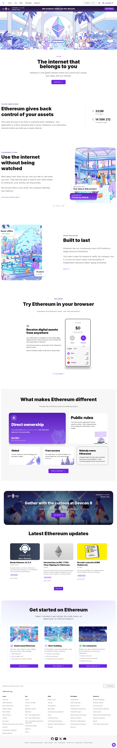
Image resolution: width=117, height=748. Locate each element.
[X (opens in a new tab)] (60, 738)
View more (58, 588)
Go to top (110, 686)
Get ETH (27, 705)
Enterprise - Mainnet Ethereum (56, 724)
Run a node (6, 721)
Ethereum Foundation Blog (77, 721)
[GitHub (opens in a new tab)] (52, 738)
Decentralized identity (31, 725)
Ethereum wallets (7, 708)
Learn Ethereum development (55, 711)
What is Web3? (6, 711)
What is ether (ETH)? (8, 705)
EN (109, 3)
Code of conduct (48, 742)
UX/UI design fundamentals (55, 721)
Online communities (75, 702)
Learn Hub (5, 699)
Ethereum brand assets (37, 742)
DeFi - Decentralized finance (32, 718)
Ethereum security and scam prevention (13, 724)
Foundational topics (53, 718)
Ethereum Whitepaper (99, 699)
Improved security (98, 705)
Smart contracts (7, 715)
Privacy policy (62, 742)
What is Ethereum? (57, 471)
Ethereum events (74, 705)
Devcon (73, 727)
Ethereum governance (99, 718)
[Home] (3, 3)
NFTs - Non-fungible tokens (32, 715)
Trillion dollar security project (100, 724)
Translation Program (75, 711)
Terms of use (70, 742)
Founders (50, 727)
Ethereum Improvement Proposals (102, 715)
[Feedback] (114, 745)
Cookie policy (78, 742)
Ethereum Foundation (76, 718)
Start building (51, 708)
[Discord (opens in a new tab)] (64, 738)
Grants (49, 715)
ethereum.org (7, 691)
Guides (27, 699)
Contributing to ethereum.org (78, 708)
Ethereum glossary (7, 733)
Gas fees (5, 718)
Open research (97, 711)
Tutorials (50, 702)
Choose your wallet (30, 702)
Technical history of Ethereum (101, 708)
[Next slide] (63, 206)
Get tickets (109, 9)
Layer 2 (27, 732)
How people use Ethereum (10, 730)
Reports (95, 721)
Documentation (52, 705)
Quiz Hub (5, 727)
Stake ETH (28, 729)
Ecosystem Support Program (78, 724)
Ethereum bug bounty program (78, 715)
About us (27, 742)
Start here (57, 82)
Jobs (55, 742)
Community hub (74, 699)
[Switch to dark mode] (99, 3)
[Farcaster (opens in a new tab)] (56, 738)
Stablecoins (28, 711)
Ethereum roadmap (98, 702)
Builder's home (52, 699)
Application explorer (30, 708)
